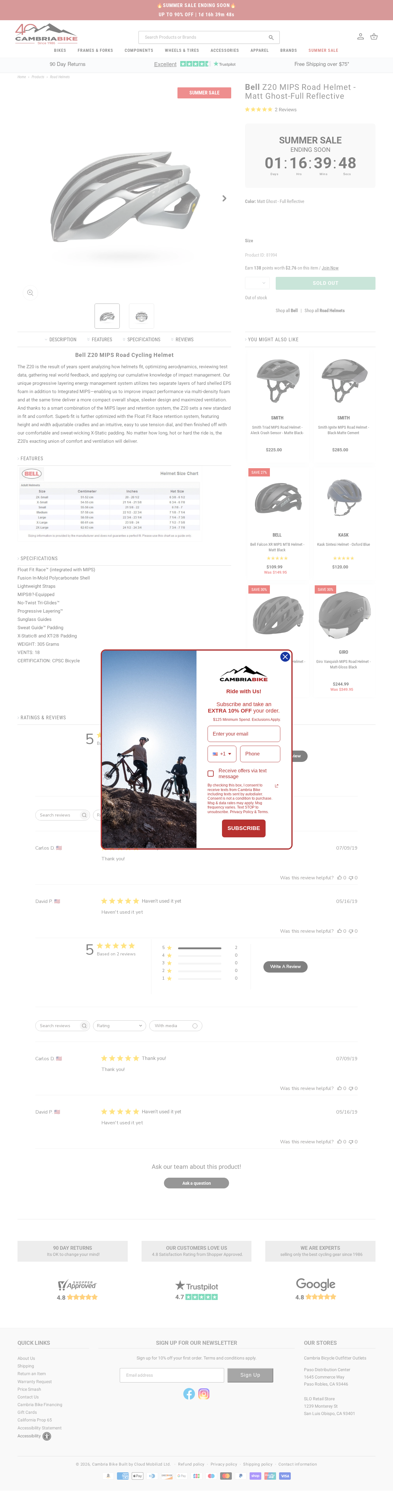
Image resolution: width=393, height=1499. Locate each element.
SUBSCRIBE (244, 828)
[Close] (285, 656)
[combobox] (222, 754)
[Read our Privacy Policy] (276, 786)
